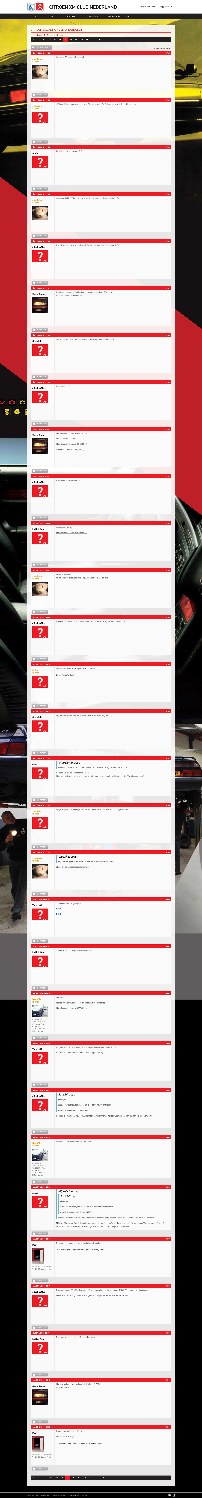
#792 (168, 523)
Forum (128, 16)
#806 (168, 1187)
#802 (168, 993)
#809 (168, 1333)
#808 (168, 1286)
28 (71, 39)
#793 (168, 570)
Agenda (71, 16)
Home (33, 35)
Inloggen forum (165, 6)
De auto (60, 35)
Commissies (92, 16)
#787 (168, 288)
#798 (168, 805)
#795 (168, 664)
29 (76, 39)
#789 (168, 382)
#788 (168, 335)
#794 (168, 617)
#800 (168, 899)
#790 (168, 429)
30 (81, 39)
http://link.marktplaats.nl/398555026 (71, 532)
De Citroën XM (49, 35)
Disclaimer (75, 1495)
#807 (168, 1239)
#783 (168, 100)
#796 (168, 711)
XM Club (32, 16)
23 (44, 39)
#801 (168, 946)
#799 (168, 852)
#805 (168, 1137)
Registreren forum (148, 6)
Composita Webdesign (59, 1495)
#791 (168, 476)
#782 (168, 53)
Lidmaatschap (113, 16)
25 (55, 39)
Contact (84, 1495)
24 (49, 39)
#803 (168, 1043)
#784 (168, 147)
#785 (168, 194)
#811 (168, 1427)
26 (60, 39)
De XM (50, 16)
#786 (168, 241)
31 (87, 39)
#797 (168, 758)
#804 (168, 1090)
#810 (168, 1380)
